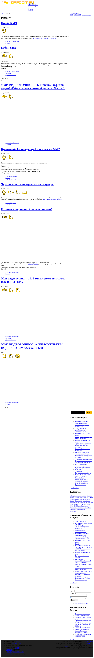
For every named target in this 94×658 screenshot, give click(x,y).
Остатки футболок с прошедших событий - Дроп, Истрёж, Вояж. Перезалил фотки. (82, 482)
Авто (89, 508)
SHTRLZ (89, 644)
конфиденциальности (15, 652)
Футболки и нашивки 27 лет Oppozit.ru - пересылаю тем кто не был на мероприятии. (84, 460)
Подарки (83, 501)
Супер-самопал (83, 497)
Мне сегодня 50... (80, 550)
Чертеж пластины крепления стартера (27, 184)
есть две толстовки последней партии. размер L (84, 465)
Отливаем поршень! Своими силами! (26, 209)
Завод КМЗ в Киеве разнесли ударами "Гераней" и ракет (84, 564)
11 (75, 15)
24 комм (8, 338)
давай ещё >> (74, 488)
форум (18, 641)
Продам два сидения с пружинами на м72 (82, 422)
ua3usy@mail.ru (33, 264)
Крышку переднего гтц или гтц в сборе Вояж (83, 437)
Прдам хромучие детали (82, 467)
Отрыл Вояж (79, 559)
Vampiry (77, 544)
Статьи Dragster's (11, 203)
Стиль (77, 499)
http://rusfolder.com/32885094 (52, 199)
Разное (72, 501)
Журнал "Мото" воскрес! (83, 561)
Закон (79, 506)
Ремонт (89, 499)
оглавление (16, 644)
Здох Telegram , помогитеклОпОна (80, 431)
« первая (72, 13)
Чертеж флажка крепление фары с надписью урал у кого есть (83, 445)
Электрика (77, 496)
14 (80, 15)
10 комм (8, 73)
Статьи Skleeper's (11, 176)
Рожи (81, 499)
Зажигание (84, 506)
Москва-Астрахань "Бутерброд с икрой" (81, 631)
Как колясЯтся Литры (82, 629)
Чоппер (84, 496)
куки (17, 648)
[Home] (17, 4)
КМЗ (71, 506)
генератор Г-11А (80, 573)
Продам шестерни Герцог (83, 473)
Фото (76, 497)
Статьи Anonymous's (12, 71)
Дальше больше (11, 75)
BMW (83, 509)
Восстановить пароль (81, 603)
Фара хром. (78, 471)
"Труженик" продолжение (83, 634)
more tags (73, 511)
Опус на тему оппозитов (82, 614)
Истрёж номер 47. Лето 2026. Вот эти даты (82, 475)
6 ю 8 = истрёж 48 (80, 428)
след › (84, 15)
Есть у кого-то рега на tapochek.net (82, 425)
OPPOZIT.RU (87, 641)
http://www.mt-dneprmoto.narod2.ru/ (44, 38)
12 (77, 15)
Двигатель (73, 508)
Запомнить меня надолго (80, 598)
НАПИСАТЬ (32, 6)
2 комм (8, 404)
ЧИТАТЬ (31, 3)
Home (3, 13)
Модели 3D (83, 502)
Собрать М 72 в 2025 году (83, 571)
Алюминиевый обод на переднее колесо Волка (82, 453)
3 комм (8, 43)
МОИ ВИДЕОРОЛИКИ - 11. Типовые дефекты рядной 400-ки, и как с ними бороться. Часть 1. (33, 86)
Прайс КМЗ (9, 23)
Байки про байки (82, 508)
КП (29, 8)
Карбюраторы (85, 504)
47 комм (8, 144)
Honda (79, 509)
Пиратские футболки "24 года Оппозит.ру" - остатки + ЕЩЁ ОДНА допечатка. (84, 547)
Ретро (85, 499)
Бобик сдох (8, 47)
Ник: (72, 591)
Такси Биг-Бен (79, 478)
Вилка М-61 (78, 469)
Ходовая (89, 496)
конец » (88, 15)
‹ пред (77, 13)
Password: (73, 593)
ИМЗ (75, 506)
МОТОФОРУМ (33, 5)
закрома (9, 650)
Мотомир (76, 502)
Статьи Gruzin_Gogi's (12, 143)
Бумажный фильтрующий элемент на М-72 (30, 149)
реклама (9, 654)
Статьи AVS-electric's (12, 41)
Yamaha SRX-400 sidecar (82, 627)
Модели (90, 502)
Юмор (72, 496)
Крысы (72, 504)
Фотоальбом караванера (82, 615)
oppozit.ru (73, 509)
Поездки (77, 501)
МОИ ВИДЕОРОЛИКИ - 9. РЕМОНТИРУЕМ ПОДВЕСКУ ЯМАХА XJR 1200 (32, 346)
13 (78, 15)
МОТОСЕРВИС (80, 636)
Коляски (77, 504)
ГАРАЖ (30, 10)
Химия (72, 497)
